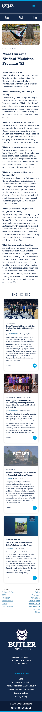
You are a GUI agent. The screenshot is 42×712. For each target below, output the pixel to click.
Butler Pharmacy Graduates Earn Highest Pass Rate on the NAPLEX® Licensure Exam (33, 600)
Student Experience (9, 48)
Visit (21, 17)
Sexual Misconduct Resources (21, 689)
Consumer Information (21, 682)
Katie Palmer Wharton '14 (13, 334)
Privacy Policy (21, 696)
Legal (21, 679)
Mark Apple (10, 478)
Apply (7, 17)
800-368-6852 (21, 663)
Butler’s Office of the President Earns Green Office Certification (8, 598)
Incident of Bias (21, 693)
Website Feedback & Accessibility (21, 686)
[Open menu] (34, 6)
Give (35, 17)
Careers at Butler (21, 673)
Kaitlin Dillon (10, 548)
